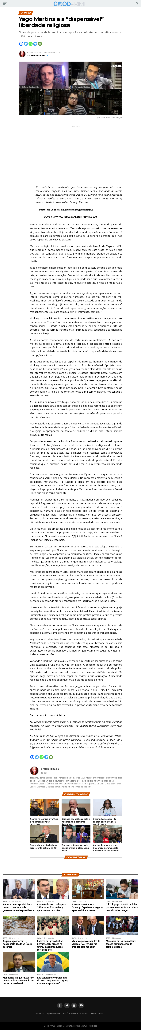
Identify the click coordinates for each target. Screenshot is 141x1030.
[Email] (40, 44)
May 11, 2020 (90, 217)
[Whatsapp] (31, 44)
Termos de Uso (98, 1013)
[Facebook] (21, 44)
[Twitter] (26, 44)
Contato (39, 1013)
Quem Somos (53, 1013)
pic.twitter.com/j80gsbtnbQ (77, 209)
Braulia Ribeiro (38, 55)
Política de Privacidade (75, 1013)
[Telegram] (35, 44)
